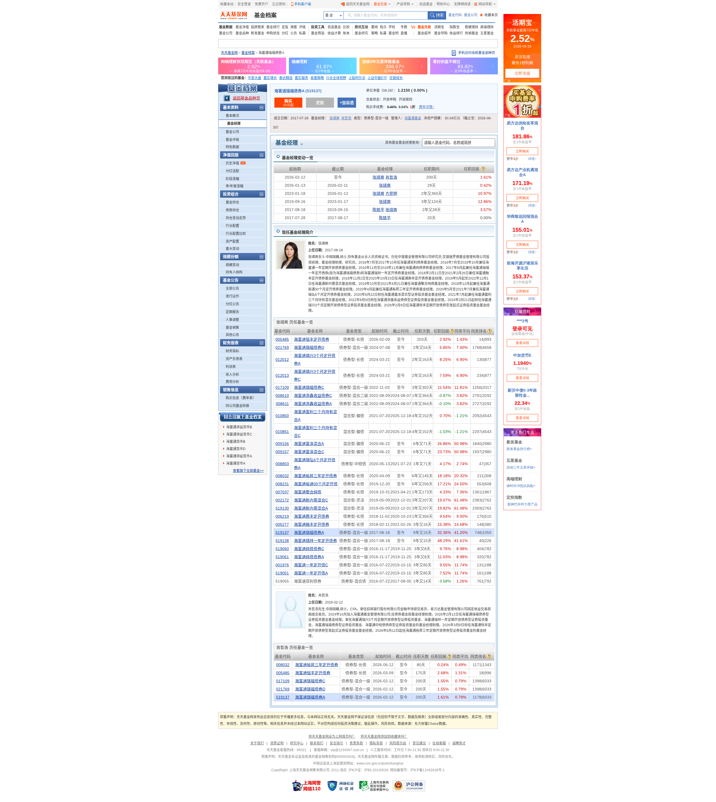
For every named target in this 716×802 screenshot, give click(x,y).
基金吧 (393, 33)
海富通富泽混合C (309, 452)
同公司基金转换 (237, 406)
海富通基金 (412, 118)
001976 (282, 565)
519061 (282, 557)
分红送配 (232, 171)
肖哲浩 (346, 118)
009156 (282, 443)
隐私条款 (376, 743)
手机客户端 (302, 4)
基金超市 (424, 33)
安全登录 (244, 4)
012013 (282, 375)
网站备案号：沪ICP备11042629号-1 (417, 770)
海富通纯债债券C (309, 549)
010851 (282, 431)
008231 (282, 484)
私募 (302, 33)
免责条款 (356, 743)
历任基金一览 (294, 322)
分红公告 (232, 304)
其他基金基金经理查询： (403, 143)
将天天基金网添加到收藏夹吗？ (384, 737)
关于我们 (257, 743)
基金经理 (234, 124)
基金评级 (232, 140)
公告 (293, 33)
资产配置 (232, 241)
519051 (282, 573)
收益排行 (456, 33)
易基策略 (317, 78)
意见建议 (419, 743)
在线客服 (439, 743)
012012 (282, 359)
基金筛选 (317, 33)
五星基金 (487, 33)
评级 (302, 27)
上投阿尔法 (356, 78)
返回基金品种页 (246, 98)
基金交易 (380, 4)
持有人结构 (234, 272)
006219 (282, 516)
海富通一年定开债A (311, 573)
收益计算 (334, 33)
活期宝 (439, 27)
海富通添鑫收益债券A (313, 403)
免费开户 (261, 4)
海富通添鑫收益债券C (313, 395)
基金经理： (331, 118)
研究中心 (296, 743)
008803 (282, 464)
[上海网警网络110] (306, 785)
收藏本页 (489, 15)
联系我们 (316, 743)
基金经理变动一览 (297, 157)
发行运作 (232, 296)
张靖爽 (334, 118)
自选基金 (426, 4)
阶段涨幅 (232, 179)
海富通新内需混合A (311, 508)
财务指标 (232, 351)
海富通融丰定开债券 (311, 524)
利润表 (231, 367)
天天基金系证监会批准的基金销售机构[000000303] (316, 757)
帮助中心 (443, 4)
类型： (371, 118)
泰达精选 (286, 78)
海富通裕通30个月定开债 (316, 484)
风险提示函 (397, 743)
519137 (282, 532)
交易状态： (389, 99)
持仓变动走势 (236, 218)
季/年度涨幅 (234, 186)
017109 (282, 387)
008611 (282, 403)
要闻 (374, 27)
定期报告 (232, 312)
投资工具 (317, 27)
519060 (282, 549)
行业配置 (232, 226)
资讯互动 (361, 27)
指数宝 (454, 27)
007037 (282, 492)
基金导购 (440, 33)
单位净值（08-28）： (396, 91)
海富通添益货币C (239, 434)
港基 (293, 27)
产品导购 (403, 4)
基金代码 (455, 15)
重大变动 (232, 249)
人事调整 (232, 320)
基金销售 (232, 328)
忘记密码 (279, 4)
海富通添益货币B (239, 427)
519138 (282, 540)
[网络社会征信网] (340, 785)
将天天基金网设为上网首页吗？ (331, 737)
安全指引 (336, 743)
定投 (285, 27)
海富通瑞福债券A (309, 532)
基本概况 (232, 116)
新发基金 (257, 33)
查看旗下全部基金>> (248, 471)
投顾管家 (257, 27)
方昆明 (391, 193)
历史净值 (232, 163)
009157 (282, 452)
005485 (282, 339)
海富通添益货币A (239, 456)
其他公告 (232, 335)
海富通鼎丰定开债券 (311, 516)
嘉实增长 (270, 78)
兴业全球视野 (336, 78)
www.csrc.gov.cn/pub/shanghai (380, 763)
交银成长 (396, 78)
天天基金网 (229, 53)
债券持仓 (232, 210)
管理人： (406, 118)
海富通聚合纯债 (307, 492)
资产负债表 (234, 359)
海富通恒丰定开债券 (311, 339)
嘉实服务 (301, 78)
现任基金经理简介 (297, 232)
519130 (282, 508)
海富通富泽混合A (309, 443)
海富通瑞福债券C (309, 387)
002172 (282, 500)
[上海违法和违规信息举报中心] (374, 785)
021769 (282, 347)
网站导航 (485, 4)
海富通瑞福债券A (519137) (298, 91)
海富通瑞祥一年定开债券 (315, 540)
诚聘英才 (459, 743)
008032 (282, 476)
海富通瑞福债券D (309, 347)
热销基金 (471, 33)
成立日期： (291, 118)
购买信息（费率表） (241, 398)
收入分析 (232, 375)
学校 (391, 27)
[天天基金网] (234, 15)
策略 (374, 33)
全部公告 (232, 288)
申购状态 (273, 33)
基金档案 (265, 15)
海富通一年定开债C (311, 565)
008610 (282, 395)
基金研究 (361, 33)
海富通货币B (235, 442)
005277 (282, 524)
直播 (404, 33)
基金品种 (242, 33)
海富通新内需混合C (311, 500)
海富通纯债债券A (309, 557)
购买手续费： (400, 107)
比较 (346, 27)
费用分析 (232, 382)
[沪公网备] (409, 785)
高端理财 (487, 27)
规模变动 (232, 265)
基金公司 (470, 15)
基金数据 (225, 27)
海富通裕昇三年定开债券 (315, 476)
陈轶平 (378, 209)
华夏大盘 (254, 78)
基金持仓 (232, 202)
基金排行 (273, 27)
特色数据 (232, 147)
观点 (383, 27)
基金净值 (242, 27)
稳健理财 (471, 27)
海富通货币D (236, 449)
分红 (285, 33)
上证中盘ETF (377, 78)
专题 (404, 27)
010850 (282, 415)
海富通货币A (235, 463)
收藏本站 (227, 4)
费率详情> (426, 107)
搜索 (437, 15)
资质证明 (277, 743)
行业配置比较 (236, 234)
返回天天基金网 (357, 4)
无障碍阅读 (462, 4)
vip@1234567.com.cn (347, 750)
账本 (346, 33)
